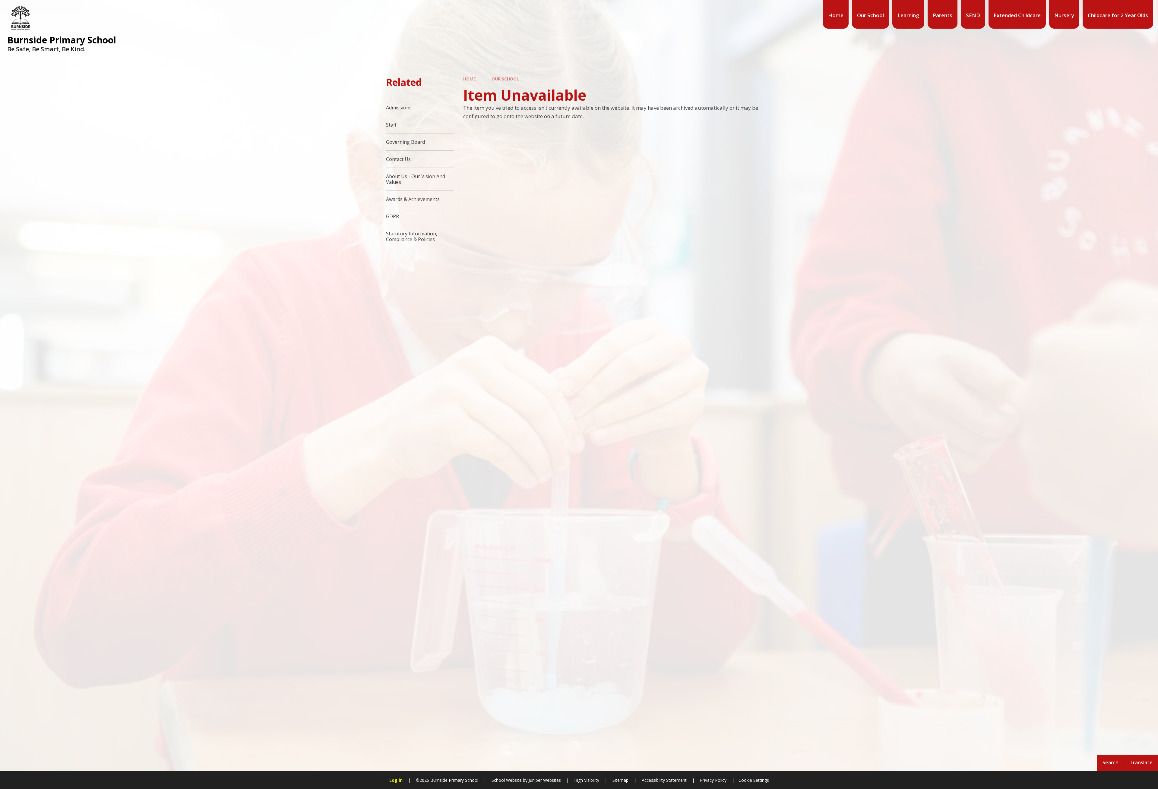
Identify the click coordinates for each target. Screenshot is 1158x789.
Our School (505, 79)
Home (469, 79)
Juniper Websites (544, 780)
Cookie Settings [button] (754, 780)
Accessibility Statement (664, 780)
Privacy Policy (713, 780)
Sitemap (620, 780)
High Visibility (586, 780)
